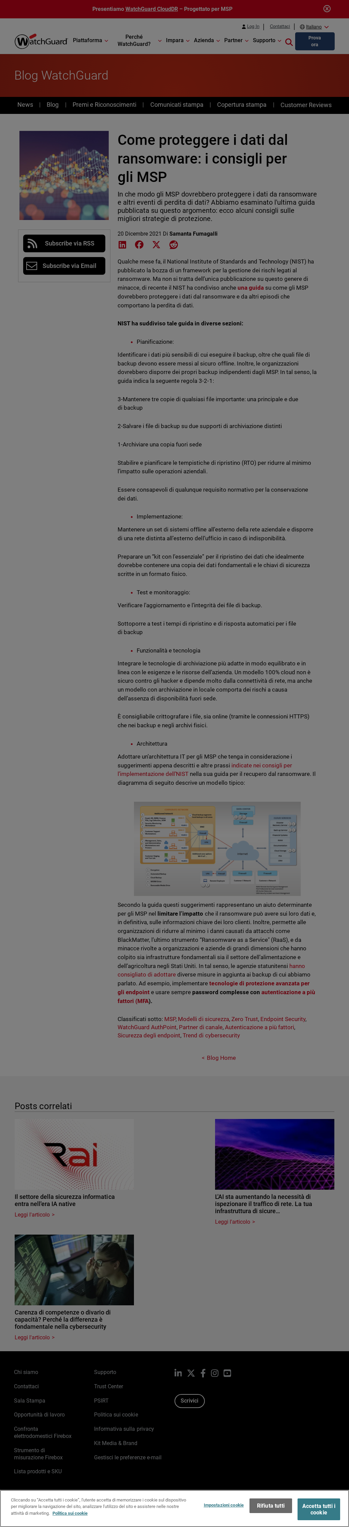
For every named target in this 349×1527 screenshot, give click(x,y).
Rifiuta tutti (271, 1506)
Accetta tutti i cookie (318, 1509)
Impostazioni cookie (224, 1505)
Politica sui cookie (70, 1513)
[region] (174, 1508)
